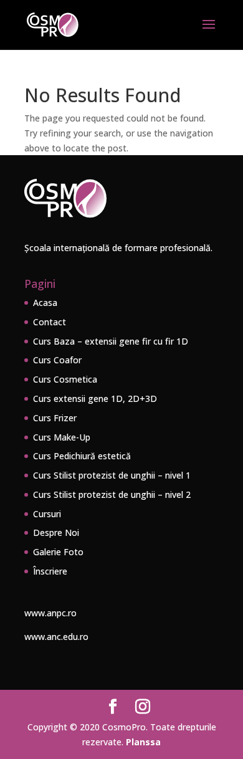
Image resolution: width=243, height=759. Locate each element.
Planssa (143, 742)
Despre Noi (56, 532)
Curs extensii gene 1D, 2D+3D (95, 398)
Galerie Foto (58, 552)
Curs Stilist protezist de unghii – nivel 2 (112, 494)
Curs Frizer (55, 418)
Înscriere (50, 571)
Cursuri (47, 514)
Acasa (45, 302)
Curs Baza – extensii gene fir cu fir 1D (110, 341)
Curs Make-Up (61, 437)
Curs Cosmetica (65, 379)
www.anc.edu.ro (56, 636)
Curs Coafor (57, 360)
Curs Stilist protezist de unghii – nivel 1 (112, 475)
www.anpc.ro (50, 613)
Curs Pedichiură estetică (82, 456)
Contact (49, 322)
